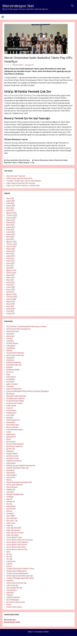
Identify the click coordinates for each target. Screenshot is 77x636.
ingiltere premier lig (13, 461)
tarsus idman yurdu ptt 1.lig (16, 549)
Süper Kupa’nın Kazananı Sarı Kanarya (20, 183)
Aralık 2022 (10, 232)
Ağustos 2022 (11, 241)
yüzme (8, 604)
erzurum (9, 408)
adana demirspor (12, 331)
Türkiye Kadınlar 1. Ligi (26, 162)
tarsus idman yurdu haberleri (17, 542)
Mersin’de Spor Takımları (15, 176)
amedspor (10, 341)
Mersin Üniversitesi (41, 160)
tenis (8, 552)
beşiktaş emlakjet (12, 369)
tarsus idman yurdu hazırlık (16, 544)
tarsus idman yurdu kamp (16, 547)
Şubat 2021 (10, 282)
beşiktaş (9, 367)
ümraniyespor (11, 590)
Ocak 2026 (10, 203)
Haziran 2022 (11, 246)
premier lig (10, 501)
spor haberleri (11, 518)
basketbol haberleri (13, 362)
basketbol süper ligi (13, 365)
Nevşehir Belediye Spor (15, 494)
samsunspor (11, 508)
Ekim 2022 (10, 237)
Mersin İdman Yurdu (12, 622)
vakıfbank (10, 592)
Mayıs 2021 (10, 275)
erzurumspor (11, 410)
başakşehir (10, 357)
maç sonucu (10, 477)
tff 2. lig (9, 556)
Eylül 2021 (10, 268)
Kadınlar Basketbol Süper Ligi (17, 468)
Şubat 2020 (10, 309)
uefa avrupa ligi (12, 585)
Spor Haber (10, 516)
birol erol (9, 372)
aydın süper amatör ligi (15, 355)
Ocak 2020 (10, 311)
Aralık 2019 (10, 313)
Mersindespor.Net (18, 5)
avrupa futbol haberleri (15, 353)
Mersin (9, 480)
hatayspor (10, 451)
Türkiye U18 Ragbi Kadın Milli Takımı (20, 578)
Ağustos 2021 (11, 270)
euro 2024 (10, 415)
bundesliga (10, 379)
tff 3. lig (9, 559)
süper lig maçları (12, 535)
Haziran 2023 (11, 217)
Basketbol (14, 160)
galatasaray (10, 434)
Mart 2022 (10, 253)
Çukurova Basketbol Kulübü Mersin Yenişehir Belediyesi (27, 391)
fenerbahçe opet (12, 425)
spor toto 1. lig (11, 520)
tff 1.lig (8, 554)
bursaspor (10, 381)
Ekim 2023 (10, 208)
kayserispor (10, 473)
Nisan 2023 (10, 222)
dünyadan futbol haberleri (16, 396)
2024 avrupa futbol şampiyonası (18, 329)
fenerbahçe (10, 422)
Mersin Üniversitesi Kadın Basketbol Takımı (20, 95)
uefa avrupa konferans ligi (16, 583)
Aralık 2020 (10, 287)
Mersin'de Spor (24, 160)
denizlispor (10, 393)
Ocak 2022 (10, 258)
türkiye (9, 566)
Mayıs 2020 (10, 301)
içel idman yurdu (12, 456)
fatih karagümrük (13, 420)
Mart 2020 (10, 306)
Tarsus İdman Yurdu (14, 537)
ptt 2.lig (9, 504)
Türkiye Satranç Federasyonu (17, 573)
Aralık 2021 (10, 261)
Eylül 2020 (10, 292)
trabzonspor (11, 561)
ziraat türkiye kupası (14, 607)
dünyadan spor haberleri (15, 398)
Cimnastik (10, 386)
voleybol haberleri (13, 597)
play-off (9, 499)
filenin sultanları (12, 427)
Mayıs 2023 (10, 220)
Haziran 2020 (11, 299)
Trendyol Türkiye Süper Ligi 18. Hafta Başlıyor (23, 181)
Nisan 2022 (10, 251)
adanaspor (10, 334)
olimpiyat (9, 496)
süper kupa (10, 523)
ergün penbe (11, 405)
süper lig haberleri (13, 530)
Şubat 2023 (10, 227)
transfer (9, 564)
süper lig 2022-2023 (13, 528)
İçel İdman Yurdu (12, 458)
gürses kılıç (10, 449)
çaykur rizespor (12, 384)
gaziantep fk (11, 437)
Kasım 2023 (10, 206)
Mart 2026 (10, 198)
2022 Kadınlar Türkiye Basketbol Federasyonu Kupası (26, 326)
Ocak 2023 (10, 229)
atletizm (9, 350)
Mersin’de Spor (10, 620)
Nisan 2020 (10, 304)
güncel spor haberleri (14, 446)
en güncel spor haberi (14, 403)
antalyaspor (10, 348)
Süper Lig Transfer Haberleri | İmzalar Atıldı (23, 185)
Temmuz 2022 (11, 244)
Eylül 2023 (10, 210)
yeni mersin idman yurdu (15, 602)
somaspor (10, 513)
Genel (8, 439)
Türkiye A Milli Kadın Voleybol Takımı (20, 568)
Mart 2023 (10, 225)
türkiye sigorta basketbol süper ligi (19, 576)
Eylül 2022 (10, 239)
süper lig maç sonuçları (15, 532)
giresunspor (11, 441)
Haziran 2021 (11, 273)
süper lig (9, 525)
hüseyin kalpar (11, 453)
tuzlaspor (10, 580)
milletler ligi (10, 489)
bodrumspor (11, 377)
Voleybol (9, 595)
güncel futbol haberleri (15, 444)
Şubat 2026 (10, 201)
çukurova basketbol (13, 389)
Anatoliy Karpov (12, 343)
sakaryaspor (11, 506)
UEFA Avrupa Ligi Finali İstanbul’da (19, 178)
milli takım (10, 492)
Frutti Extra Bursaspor (14, 429)
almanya (9, 338)
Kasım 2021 (10, 263)
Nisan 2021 (10, 277)
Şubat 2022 (10, 256)
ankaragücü (10, 346)
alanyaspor (10, 336)
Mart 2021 (10, 280)
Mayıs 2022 (10, 249)
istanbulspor (11, 463)
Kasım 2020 (10, 289)
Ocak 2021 (10, 285)
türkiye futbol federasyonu (16, 571)
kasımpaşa (10, 470)
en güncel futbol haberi (15, 401)
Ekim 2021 (10, 265)
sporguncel (29, 65)
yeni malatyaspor (12, 600)
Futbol (8, 432)
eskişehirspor (11, 413)
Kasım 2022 (10, 234)
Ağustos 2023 (11, 213)
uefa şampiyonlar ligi (14, 588)
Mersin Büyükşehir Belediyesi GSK (19, 482)
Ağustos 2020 (11, 294)
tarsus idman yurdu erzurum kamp (19, 540)
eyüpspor (10, 417)
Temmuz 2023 (11, 215)
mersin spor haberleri (14, 485)
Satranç (9, 511)
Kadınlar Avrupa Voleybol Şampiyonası (20, 465)
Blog (8, 160)
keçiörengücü (11, 475)
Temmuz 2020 (11, 297)
